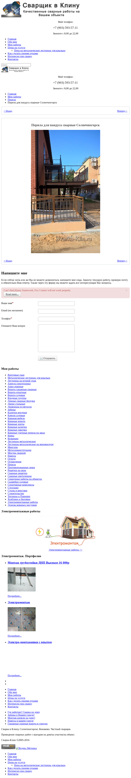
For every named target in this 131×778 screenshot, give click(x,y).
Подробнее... (15, 596)
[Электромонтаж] (22, 630)
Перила (12, 99)
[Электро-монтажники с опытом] (22, 670)
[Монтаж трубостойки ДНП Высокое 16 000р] (22, 590)
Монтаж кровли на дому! (21, 718)
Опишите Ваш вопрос (13, 325)
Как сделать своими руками (23, 53)
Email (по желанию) (12, 310)
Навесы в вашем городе (21, 720)
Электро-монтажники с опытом (30, 642)
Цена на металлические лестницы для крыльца (39, 50)
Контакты (13, 59)
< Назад (8, 111)
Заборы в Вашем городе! (21, 715)
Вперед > (122, 111)
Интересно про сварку (20, 56)
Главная (12, 39)
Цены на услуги (16, 47)
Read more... (12, 294)
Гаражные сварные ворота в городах (28, 723)
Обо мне (12, 41)
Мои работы (14, 44)
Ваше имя (6, 303)
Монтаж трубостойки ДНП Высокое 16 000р (38, 562)
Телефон (6, 318)
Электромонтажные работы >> (65, 549)
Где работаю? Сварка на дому (24, 712)
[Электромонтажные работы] (65, 531)
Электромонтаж (19, 602)
